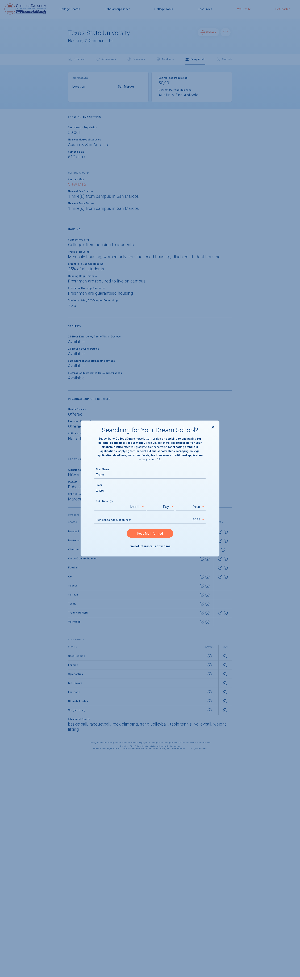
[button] (111, 502)
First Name (102, 469)
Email (99, 485)
